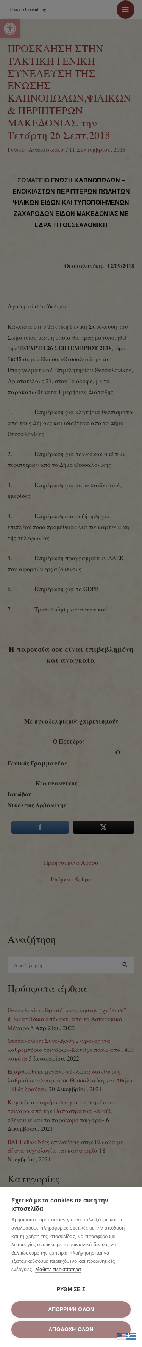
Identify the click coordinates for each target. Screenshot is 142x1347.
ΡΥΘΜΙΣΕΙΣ (71, 1289)
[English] (121, 1335)
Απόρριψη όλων (71, 1309)
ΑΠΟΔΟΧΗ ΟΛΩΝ (70, 1329)
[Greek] (131, 1335)
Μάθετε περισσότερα (58, 1269)
